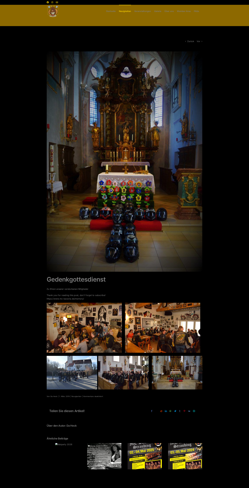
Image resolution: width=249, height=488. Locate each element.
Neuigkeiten (76, 396)
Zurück (190, 41)
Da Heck (53, 396)
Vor (198, 41)
